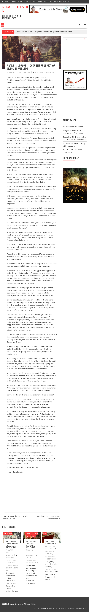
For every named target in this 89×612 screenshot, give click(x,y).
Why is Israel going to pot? (50, 542)
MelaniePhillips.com (15, 9)
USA (31, 2)
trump (51, 72)
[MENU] (2, 25)
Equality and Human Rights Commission (11, 562)
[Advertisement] (26, 491)
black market (50, 551)
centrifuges (30, 558)
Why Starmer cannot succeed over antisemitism (12, 544)
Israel (35, 2)
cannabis (48, 554)
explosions (30, 563)
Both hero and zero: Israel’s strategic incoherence (31, 544)
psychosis (52, 559)
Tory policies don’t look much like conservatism (48, 517)
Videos (20, 2)
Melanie (27, 72)
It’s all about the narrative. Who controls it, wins (16, 517)
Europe (50, 2)
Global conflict (42, 2)
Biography (66, 2)
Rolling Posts (58, 2)
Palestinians (44, 72)
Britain (26, 2)
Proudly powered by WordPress (45, 608)
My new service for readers (73, 127)
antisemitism (10, 558)
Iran (36, 563)
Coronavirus (28, 533)
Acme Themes (81, 608)
